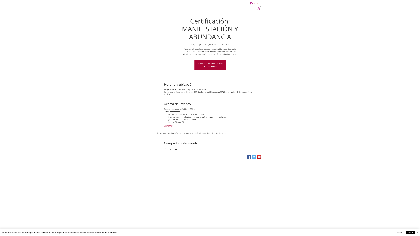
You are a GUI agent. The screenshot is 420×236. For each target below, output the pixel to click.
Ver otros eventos (210, 66)
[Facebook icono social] (249, 157)
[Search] (261, 6)
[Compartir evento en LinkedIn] (176, 149)
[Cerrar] (417, 232)
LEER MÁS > (168, 126)
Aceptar (410, 232)
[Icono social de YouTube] (259, 157)
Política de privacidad (109, 232)
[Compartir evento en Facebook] (165, 149)
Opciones (399, 232)
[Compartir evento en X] (170, 149)
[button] (258, 9)
